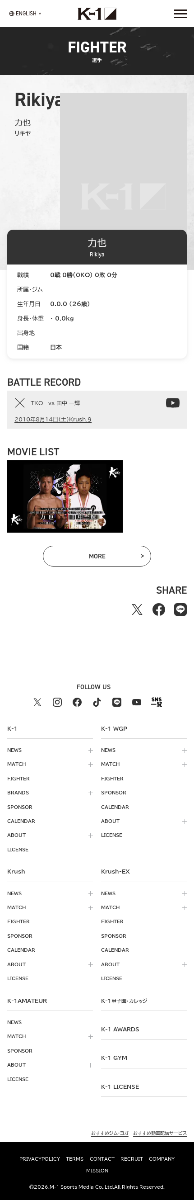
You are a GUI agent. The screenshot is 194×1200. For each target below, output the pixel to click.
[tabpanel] (65, 496)
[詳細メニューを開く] (180, 13)
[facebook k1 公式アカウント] (77, 702)
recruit (131, 1159)
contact (102, 1159)
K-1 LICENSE (120, 1086)
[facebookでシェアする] (159, 609)
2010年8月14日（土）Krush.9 (53, 419)
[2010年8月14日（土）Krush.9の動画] (173, 403)
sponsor (19, 807)
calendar (21, 821)
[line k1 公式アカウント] (117, 702)
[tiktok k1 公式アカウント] (97, 702)
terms (74, 1159)
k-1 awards (120, 1029)
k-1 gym (114, 1057)
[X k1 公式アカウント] (37, 702)
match (16, 764)
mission (97, 1170)
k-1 (124, 1000)
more (109, 558)
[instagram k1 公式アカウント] (57, 702)
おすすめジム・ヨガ (110, 1133)
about (16, 835)
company (162, 1159)
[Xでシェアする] (137, 609)
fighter (18, 778)
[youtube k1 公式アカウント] (137, 702)
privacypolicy (39, 1159)
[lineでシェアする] (180, 609)
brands (18, 792)
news (14, 750)
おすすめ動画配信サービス (160, 1133)
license (17, 849)
